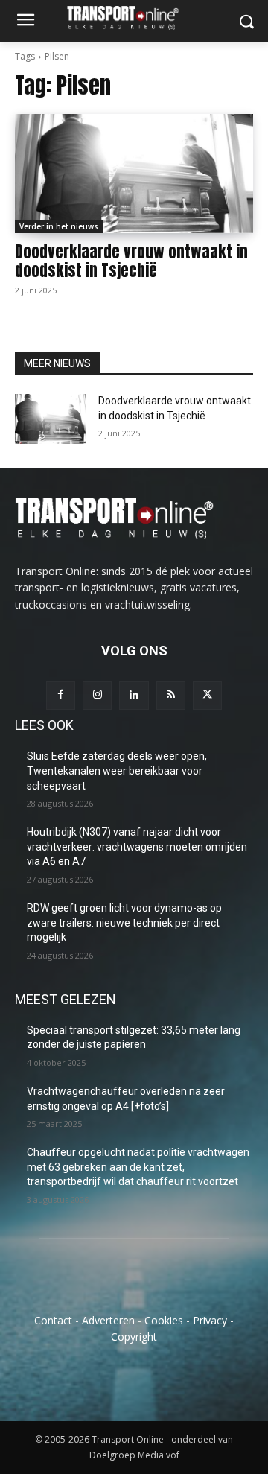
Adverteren (108, 1320)
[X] (207, 695)
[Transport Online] (134, 17)
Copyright (134, 1337)
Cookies (163, 1320)
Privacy (210, 1320)
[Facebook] (60, 695)
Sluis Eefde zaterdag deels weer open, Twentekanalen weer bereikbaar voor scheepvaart (117, 770)
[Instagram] (97, 695)
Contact (53, 1320)
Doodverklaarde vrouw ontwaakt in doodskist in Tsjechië (131, 261)
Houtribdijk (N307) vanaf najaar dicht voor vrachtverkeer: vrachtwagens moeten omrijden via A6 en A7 (137, 846)
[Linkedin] (133, 695)
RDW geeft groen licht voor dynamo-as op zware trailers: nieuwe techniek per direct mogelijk (124, 922)
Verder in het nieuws (58, 226)
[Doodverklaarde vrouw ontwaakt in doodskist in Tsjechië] (134, 173)
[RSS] (170, 695)
